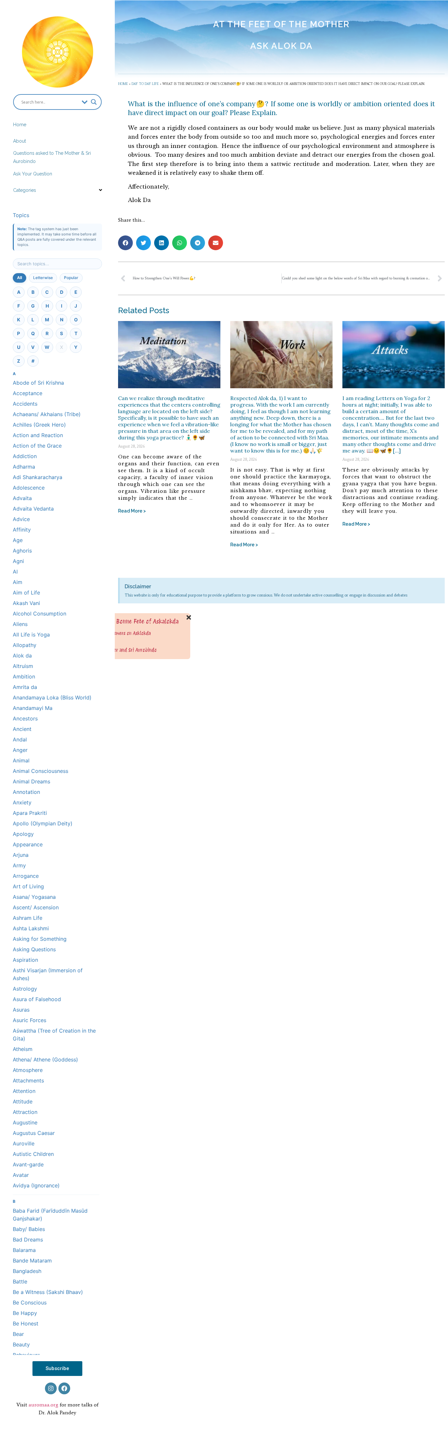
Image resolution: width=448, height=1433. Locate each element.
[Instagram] (51, 1388)
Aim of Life (26, 592)
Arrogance (26, 876)
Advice (21, 519)
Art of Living (28, 886)
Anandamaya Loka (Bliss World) (52, 697)
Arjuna (21, 855)
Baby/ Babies (29, 1229)
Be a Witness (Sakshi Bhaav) (48, 1292)
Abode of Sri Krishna (38, 382)
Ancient (22, 729)
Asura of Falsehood (37, 999)
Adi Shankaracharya (37, 477)
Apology (23, 834)
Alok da (22, 655)
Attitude (22, 1101)
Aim (17, 582)
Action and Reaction (38, 435)
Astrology (25, 988)
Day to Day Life (145, 84)
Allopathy (24, 645)
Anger (20, 750)
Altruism (23, 666)
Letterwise (43, 277)
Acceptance (27, 393)
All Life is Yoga (31, 634)
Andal (20, 739)
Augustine (25, 1122)
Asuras (21, 1009)
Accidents (25, 403)
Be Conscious (30, 1302)
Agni (18, 561)
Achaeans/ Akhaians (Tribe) (47, 414)
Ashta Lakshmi (31, 928)
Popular (71, 277)
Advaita (22, 498)
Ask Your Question (32, 173)
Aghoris (22, 550)
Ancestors (25, 718)
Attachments (28, 1080)
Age (18, 540)
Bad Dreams (28, 1239)
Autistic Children (33, 1154)
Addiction (25, 456)
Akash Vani (26, 603)
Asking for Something (40, 939)
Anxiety (22, 802)
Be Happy (25, 1313)
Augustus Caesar (34, 1133)
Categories (24, 190)
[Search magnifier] (93, 102)
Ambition (24, 676)
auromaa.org (43, 1405)
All (19, 277)
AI (15, 571)
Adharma (24, 466)
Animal (21, 760)
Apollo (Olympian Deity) (42, 823)
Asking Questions (34, 949)
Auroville (23, 1143)
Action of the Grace (37, 445)
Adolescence (29, 487)
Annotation (26, 792)
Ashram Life (27, 918)
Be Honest (25, 1323)
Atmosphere (28, 1070)
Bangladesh (27, 1271)
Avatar (21, 1175)
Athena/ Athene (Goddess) (45, 1059)
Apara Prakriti (30, 813)
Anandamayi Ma (32, 708)
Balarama (24, 1250)
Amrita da (25, 687)
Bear (18, 1334)
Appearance (28, 844)
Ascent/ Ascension (36, 907)
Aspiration (25, 960)
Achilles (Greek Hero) (39, 424)
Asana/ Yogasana (34, 897)
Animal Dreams (31, 781)
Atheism (22, 1049)
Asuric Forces (29, 1020)
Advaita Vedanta (33, 508)
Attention (24, 1091)
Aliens (20, 624)
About (19, 141)
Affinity (22, 529)
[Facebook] (64, 1388)
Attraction (25, 1112)
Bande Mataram (32, 1260)
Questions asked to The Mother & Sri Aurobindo (52, 157)
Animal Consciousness (40, 771)
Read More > (132, 511)
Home (19, 124)
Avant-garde (28, 1164)
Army (19, 865)
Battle (20, 1281)
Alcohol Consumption (39, 613)
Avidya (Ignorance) (36, 1185)
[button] (125, 242)
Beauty (21, 1344)
